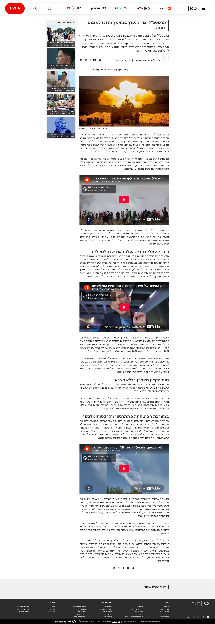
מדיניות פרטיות (50, 612)
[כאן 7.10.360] (74, 8)
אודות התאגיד (164, 609)
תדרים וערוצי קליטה (22, 609)
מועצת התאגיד (164, 612)
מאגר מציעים (82, 609)
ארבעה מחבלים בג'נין (122, 237)
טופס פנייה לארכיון (80, 617)
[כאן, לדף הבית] (190, 8)
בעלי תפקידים (81, 614)
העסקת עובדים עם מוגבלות (134, 617)
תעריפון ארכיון (107, 617)
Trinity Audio (110, 70)
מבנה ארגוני (139, 612)
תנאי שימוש (139, 614)
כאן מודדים (51, 609)
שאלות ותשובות (24, 612)
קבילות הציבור (107, 612)
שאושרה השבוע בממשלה (101, 256)
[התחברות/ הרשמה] (35, 8)
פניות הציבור (82, 612)
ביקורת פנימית (107, 614)
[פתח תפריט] (203, 8)
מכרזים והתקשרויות (79, 607)
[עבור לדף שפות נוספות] (42, 8)
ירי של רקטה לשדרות (124, 138)
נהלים (167, 614)
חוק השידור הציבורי (136, 609)
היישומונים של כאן (23, 607)
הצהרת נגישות (164, 617)
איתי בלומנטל (154, 60)
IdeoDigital (116, 622)
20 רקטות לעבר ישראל (113, 421)
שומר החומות (153, 144)
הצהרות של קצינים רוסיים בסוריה (140, 523)
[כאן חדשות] (165, 8)
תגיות (53, 607)
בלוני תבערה (152, 138)
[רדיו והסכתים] (121, 8)
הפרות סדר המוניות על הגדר (98, 134)
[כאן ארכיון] (98, 8)
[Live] (15, 8)
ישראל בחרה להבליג (93, 165)
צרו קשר (140, 607)
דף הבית (166, 607)
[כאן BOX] (143, 8)
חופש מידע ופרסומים (105, 609)
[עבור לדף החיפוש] (49, 8)
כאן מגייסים (108, 607)
